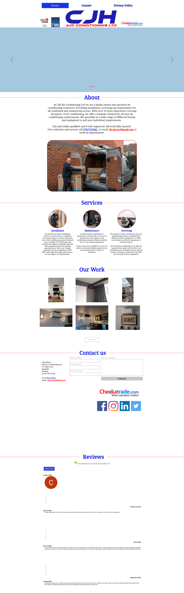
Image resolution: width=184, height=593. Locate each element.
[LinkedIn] (125, 406)
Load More (92, 339)
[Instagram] (113, 406)
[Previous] (12, 59)
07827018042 (50, 378)
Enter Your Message (108, 358)
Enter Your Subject (76, 371)
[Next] (172, 59)
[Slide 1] (92, 86)
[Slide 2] (90, 86)
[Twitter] (136, 406)
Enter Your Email (75, 364)
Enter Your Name (75, 358)
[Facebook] (102, 406)
